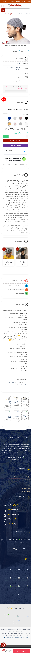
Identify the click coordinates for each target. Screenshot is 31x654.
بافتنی (18, 63)
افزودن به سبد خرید (15, 141)
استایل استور (27, 14)
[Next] (22, 269)
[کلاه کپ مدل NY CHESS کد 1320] (8, 253)
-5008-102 (13, 509)
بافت (19, 73)
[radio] (26, 118)
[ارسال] (3, 10)
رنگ (27, 114)
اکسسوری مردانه (16, 14)
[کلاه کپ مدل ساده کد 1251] (22, 253)
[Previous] (27, 269)
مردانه (22, 14)
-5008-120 (13, 514)
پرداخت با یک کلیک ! (15, 145)
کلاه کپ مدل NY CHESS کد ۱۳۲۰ (9, 261)
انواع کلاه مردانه (8, 14)
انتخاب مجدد (5, 113)
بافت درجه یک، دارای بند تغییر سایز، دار (12, 68)
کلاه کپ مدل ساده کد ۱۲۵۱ (22, 261)
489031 (8, 629)
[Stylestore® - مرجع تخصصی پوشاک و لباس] (15, 5)
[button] (2, 5)
